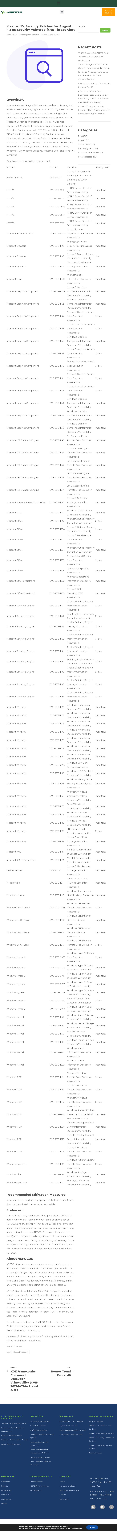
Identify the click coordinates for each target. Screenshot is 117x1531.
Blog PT (81, 140)
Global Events (84, 144)
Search (81, 26)
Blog (80, 136)
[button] (58, 3)
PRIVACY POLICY (98, 1491)
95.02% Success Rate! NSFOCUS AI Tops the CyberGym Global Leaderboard (94, 57)
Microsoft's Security (20, 1352)
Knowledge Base (86, 149)
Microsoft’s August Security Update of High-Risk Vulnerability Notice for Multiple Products (94, 110)
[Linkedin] (102, 1507)
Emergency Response (30, 35)
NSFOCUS (13, 35)
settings (79, 1528)
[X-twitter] (111, 1507)
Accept (92, 1527)
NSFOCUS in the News (88, 153)
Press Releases (85, 157)
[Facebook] (93, 1507)
